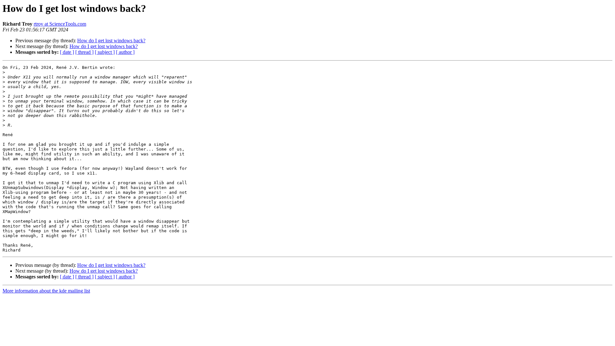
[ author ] (125, 52)
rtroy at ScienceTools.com (60, 24)
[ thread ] (84, 52)
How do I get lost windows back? (111, 40)
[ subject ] (105, 52)
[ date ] (67, 52)
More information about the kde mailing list (46, 290)
